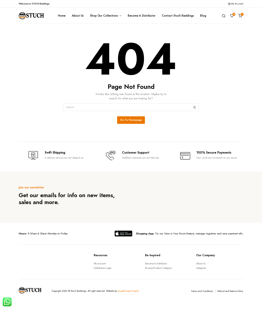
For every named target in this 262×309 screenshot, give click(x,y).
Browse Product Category (158, 268)
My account (100, 263)
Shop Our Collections (104, 16)
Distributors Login (102, 268)
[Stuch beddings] (33, 15)
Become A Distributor (141, 16)
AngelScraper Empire (128, 291)
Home (61, 16)
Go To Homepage (131, 120)
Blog (203, 16)
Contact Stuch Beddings (178, 16)
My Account (237, 3)
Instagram (201, 268)
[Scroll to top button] (254, 301)
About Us (78, 16)
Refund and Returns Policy (230, 291)
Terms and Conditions (202, 291)
